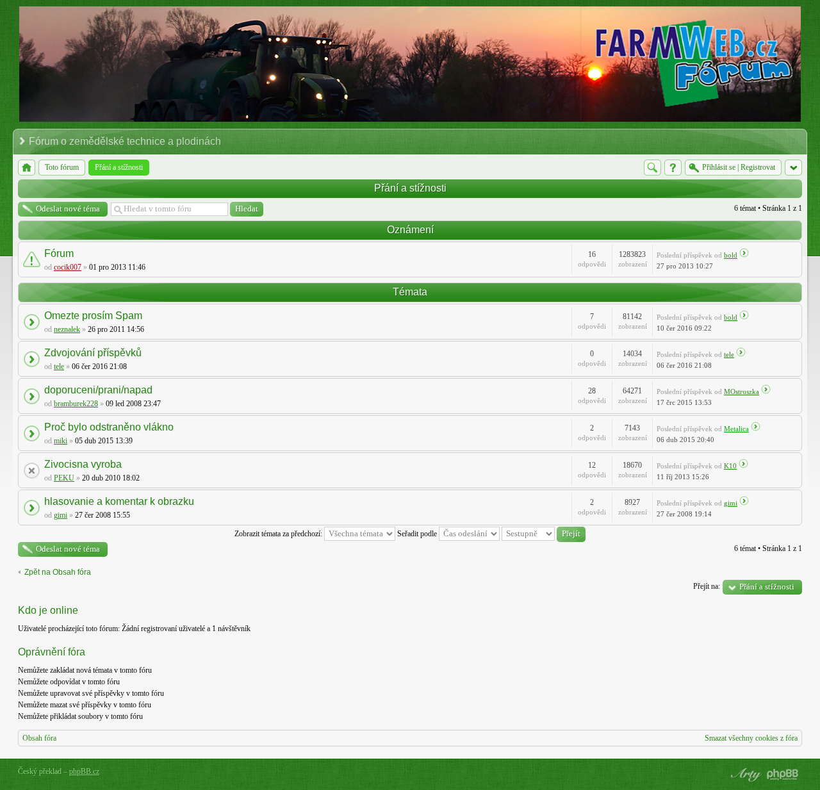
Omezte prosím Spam (93, 315)
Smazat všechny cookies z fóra (751, 738)
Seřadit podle (418, 533)
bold (730, 255)
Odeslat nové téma (68, 208)
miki (60, 440)
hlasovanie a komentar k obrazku (119, 501)
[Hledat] (652, 168)
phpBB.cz (84, 771)
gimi (60, 515)
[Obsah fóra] (26, 168)
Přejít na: (706, 586)
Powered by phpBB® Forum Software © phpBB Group (783, 775)
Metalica (736, 428)
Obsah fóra (39, 738)
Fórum (59, 253)
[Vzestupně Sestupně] (544, 533)
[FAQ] (673, 168)
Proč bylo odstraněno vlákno (109, 427)
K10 (730, 466)
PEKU (64, 477)
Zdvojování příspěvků (93, 352)
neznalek (67, 329)
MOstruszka (741, 391)
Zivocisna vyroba (83, 464)
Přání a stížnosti (410, 188)
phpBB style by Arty (744, 775)
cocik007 (67, 267)
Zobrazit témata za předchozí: (279, 533)
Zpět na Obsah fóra (57, 572)
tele (59, 366)
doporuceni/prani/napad (98, 389)
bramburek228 (76, 403)
